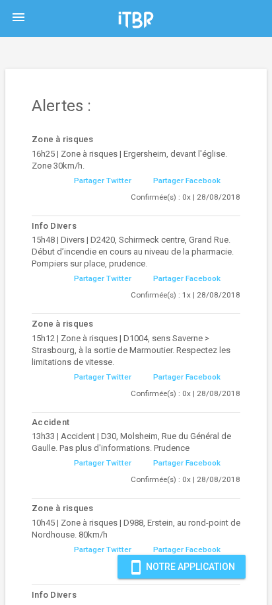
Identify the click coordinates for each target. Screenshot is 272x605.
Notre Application (181, 567)
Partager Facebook (187, 180)
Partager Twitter (102, 180)
